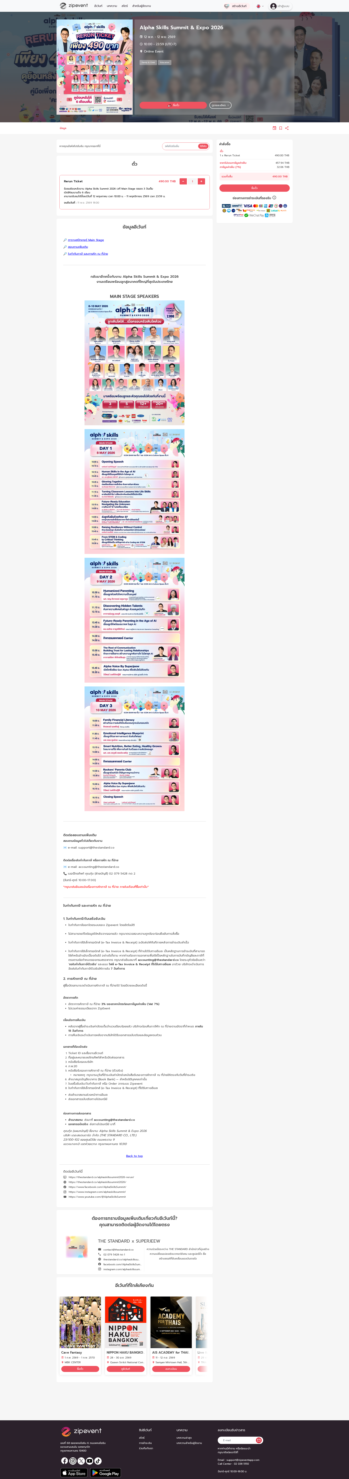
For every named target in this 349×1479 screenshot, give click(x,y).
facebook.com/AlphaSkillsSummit (123, 1264)
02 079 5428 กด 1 (114, 1255)
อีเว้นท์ (98, 6)
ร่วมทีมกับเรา (146, 1448)
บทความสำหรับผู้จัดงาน (189, 1443)
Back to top (134, 1156)
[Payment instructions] (274, 198)
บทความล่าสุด (184, 1438)
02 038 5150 (241, 1464)
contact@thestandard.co (118, 1250)
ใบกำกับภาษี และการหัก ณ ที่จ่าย (88, 254)
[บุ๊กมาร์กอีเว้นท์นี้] (281, 128)
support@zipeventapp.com (242, 1460)
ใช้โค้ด (203, 146)
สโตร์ (125, 6)
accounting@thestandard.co (102, 867)
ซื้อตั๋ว (254, 188)
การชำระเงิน (145, 1443)
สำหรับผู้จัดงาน (141, 6)
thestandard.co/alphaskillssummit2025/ (127, 1259)
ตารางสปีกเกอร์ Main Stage (86, 240)
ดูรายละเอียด (219, 105)
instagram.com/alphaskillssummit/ (124, 1269)
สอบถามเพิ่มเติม (78, 247)
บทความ (112, 6)
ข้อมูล (63, 128)
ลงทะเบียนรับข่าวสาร (231, 1430)
